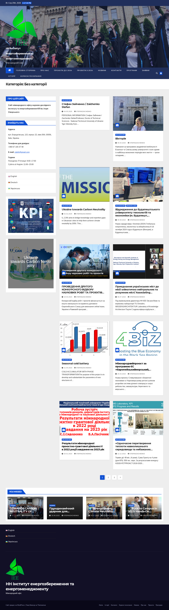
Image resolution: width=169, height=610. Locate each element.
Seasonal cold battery (75, 363)
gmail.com (25, 152)
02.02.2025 (68, 214)
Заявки (145, 70)
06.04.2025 (121, 143)
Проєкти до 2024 (63, 70)
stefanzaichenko (83, 111)
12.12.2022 (121, 454)
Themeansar (41, 605)
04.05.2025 (68, 111)
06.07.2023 (121, 297)
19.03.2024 (68, 297)
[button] (157, 73)
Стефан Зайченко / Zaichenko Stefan (81, 106)
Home (101, 605)
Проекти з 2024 (85, 70)
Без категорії (66, 100)
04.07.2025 (95, 515)
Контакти (116, 70)
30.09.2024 (121, 220)
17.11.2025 (16, 515)
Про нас (44, 70)
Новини (102, 70)
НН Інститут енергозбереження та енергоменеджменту (19, 53)
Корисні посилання (30, 76)
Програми (132, 70)
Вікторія (120, 138)
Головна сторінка (25, 70)
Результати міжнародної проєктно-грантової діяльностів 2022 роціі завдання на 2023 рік (83, 446)
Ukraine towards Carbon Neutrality (83, 209)
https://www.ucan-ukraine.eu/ (21, 272)
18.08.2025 (55, 515)
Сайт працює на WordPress (15, 605)
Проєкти (151, 605)
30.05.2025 (134, 515)
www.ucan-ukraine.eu (42, 272)
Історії (11, 76)
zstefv (17, 152)
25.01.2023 (68, 454)
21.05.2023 (68, 368)
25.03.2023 (121, 374)
